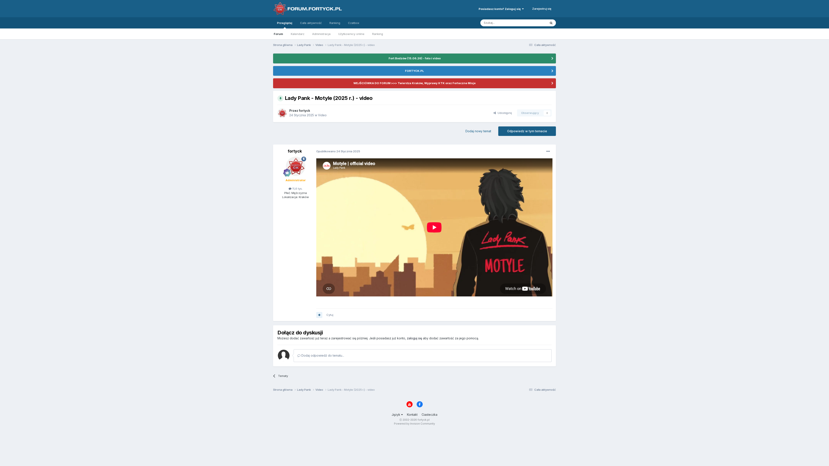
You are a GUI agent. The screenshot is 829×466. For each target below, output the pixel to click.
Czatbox (353, 23)
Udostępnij (504, 113)
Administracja (321, 34)
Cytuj (329, 314)
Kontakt (412, 414)
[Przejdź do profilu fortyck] (282, 113)
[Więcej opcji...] (548, 151)
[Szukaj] (551, 22)
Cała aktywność (311, 23)
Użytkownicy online (351, 34)
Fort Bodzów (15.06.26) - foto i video (415, 58)
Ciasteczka (429, 414)
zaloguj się (414, 338)
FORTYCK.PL (414, 70)
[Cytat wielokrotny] (319, 315)
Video (322, 115)
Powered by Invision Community (414, 423)
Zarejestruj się (541, 8)
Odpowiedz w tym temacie (527, 131)
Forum (278, 34)
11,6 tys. (296, 188)
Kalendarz (297, 34)
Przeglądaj (284, 23)
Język (396, 414)
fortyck (304, 110)
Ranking (377, 34)
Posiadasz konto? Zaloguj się (500, 9)
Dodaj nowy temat (478, 131)
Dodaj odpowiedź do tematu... (322, 355)
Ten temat (534, 22)
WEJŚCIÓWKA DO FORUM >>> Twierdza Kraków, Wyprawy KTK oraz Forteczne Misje (414, 83)
